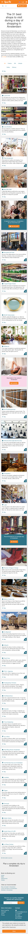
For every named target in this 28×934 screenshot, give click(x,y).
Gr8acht (6, 645)
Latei (5, 505)
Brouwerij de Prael (9, 252)
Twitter (18, 915)
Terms (2, 913)
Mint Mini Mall (8, 189)
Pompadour (7, 473)
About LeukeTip (5, 910)
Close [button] (14, 931)
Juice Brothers (8, 127)
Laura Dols (7, 95)
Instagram (19, 916)
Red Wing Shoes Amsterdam (12, 749)
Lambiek (6, 777)
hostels (3, 880)
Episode (6, 709)
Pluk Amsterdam (8, 158)
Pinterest (19, 918)
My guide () (22, 6)
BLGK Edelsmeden (9, 315)
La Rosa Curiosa (8, 844)
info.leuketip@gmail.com (21, 912)
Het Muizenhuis (8, 696)
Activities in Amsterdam (7, 890)
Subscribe (21, 903)
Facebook (19, 913)
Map (4, 71)
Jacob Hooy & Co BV (10, 831)
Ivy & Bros (7, 736)
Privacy (3, 915)
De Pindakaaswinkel (9, 409)
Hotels (2, 875)
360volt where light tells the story (13, 440)
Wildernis (6, 346)
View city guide (15, 226)
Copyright (3, 912)
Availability (14, 383)
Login (23, 2)
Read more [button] (13, 927)
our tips (4, 56)
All (4, 63)
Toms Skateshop (8, 722)
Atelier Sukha (7, 818)
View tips (14, 541)
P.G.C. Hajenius (8, 671)
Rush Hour (7, 658)
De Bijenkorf (7, 632)
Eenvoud (6, 803)
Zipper (6, 790)
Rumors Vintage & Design (11, 568)
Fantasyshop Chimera (10, 683)
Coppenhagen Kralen (10, 284)
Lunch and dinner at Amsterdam (9, 888)
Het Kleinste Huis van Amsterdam (13, 763)
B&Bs (2, 877)
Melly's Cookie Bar (9, 599)
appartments (4, 878)
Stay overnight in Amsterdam (8, 887)
